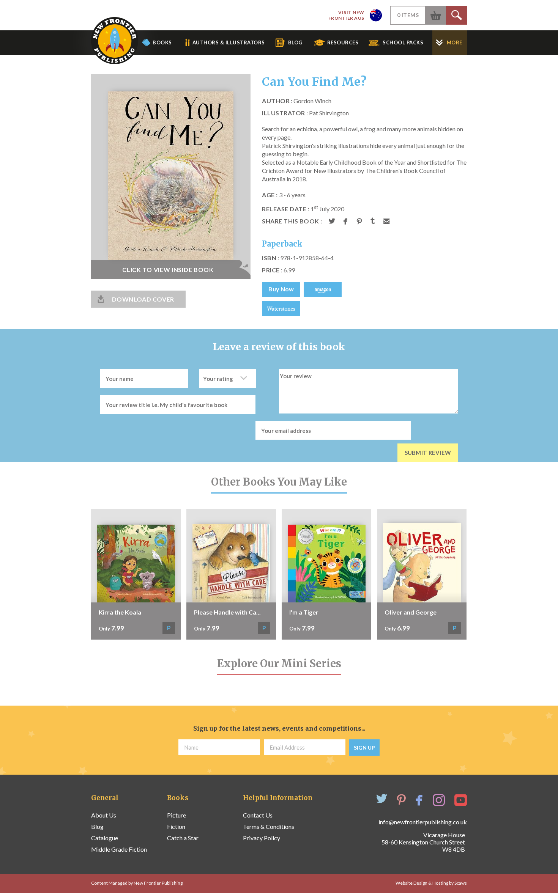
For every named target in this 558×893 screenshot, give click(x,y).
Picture (176, 815)
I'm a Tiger (303, 612)
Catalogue (104, 837)
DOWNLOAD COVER (143, 299)
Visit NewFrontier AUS (346, 15)
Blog (97, 826)
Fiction (176, 826)
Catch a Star (183, 837)
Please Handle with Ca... (227, 612)
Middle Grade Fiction (119, 849)
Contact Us (258, 815)
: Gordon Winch (296, 100)
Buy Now (281, 288)
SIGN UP (364, 747)
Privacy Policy (261, 837)
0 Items (408, 15)
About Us (103, 815)
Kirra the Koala (120, 612)
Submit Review (428, 452)
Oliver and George (411, 612)
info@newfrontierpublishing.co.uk (422, 821)
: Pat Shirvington (305, 112)
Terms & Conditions (268, 826)
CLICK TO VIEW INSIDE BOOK (168, 269)
